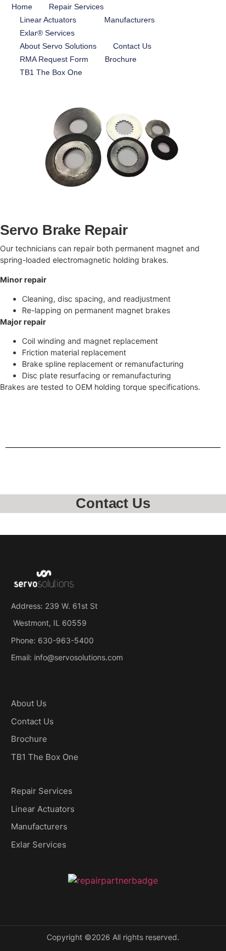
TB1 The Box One (51, 72)
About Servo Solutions (58, 46)
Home (22, 6)
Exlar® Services (47, 32)
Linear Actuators (48, 19)
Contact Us (132, 46)
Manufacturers (129, 19)
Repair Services (76, 6)
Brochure (121, 59)
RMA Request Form (54, 59)
